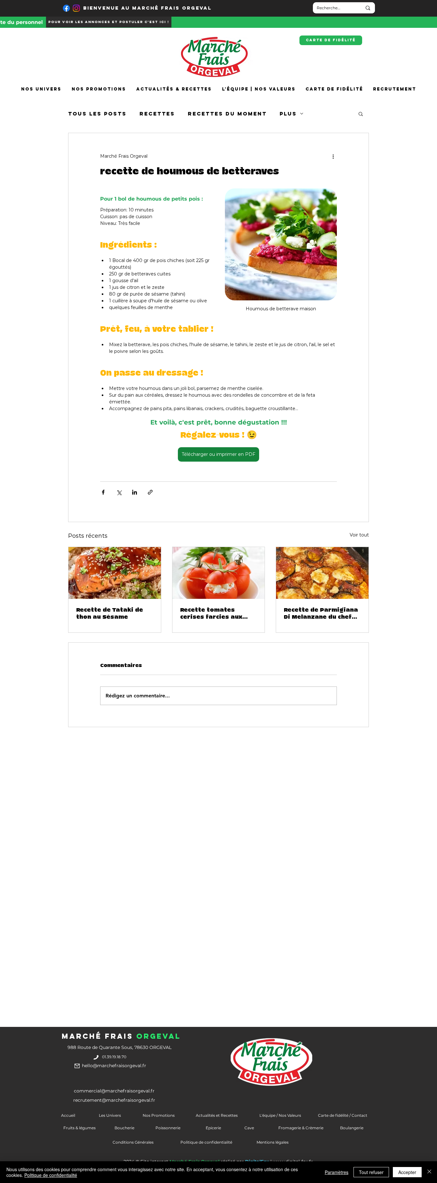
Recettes (157, 113)
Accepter (407, 1172)
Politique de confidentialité (50, 1175)
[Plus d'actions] (333, 156)
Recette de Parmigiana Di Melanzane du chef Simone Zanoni (321, 614)
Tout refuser (371, 1172)
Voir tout (359, 535)
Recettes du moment (227, 113)
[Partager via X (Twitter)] (119, 492)
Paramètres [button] (336, 1172)
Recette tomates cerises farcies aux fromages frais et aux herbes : (216, 614)
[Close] (429, 1172)
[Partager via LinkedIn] (134, 492)
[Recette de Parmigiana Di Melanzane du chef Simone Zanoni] (322, 573)
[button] (361, 113)
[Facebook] (66, 8)
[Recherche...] (368, 7)
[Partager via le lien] (150, 492)
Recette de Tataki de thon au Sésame (109, 613)
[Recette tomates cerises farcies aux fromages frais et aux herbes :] (218, 573)
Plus (288, 113)
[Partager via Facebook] (103, 492)
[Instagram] (76, 8)
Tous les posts (97, 113)
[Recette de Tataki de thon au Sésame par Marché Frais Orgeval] (114, 573)
